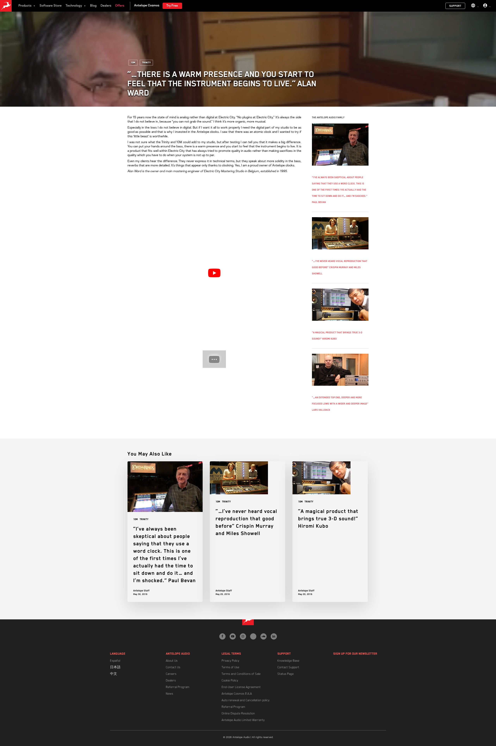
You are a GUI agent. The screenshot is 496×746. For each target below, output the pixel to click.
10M (133, 62)
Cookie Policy (230, 680)
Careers (171, 674)
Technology (73, 5)
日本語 (115, 667)
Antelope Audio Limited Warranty (243, 720)
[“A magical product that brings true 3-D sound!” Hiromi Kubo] (330, 531)
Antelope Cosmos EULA (237, 693)
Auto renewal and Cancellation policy (246, 700)
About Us (172, 660)
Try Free (172, 5)
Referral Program (177, 687)
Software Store (51, 5)
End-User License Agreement (241, 687)
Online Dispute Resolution (238, 713)
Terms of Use (230, 667)
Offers (119, 5)
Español (115, 660)
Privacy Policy (230, 660)
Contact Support (288, 667)
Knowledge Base (288, 660)
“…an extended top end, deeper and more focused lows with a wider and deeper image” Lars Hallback (340, 403)
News (169, 693)
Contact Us (173, 667)
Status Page (285, 674)
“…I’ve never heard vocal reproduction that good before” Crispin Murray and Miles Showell (339, 267)
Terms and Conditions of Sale (241, 674)
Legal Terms (231, 653)
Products (24, 5)
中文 (113, 674)
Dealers (106, 5)
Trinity (146, 62)
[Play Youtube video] (214, 273)
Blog (93, 5)
